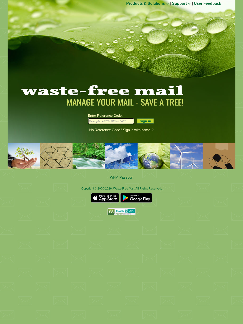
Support (180, 3)
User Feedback (207, 3)
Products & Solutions (146, 3)
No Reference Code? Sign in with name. (120, 130)
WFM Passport (121, 177)
